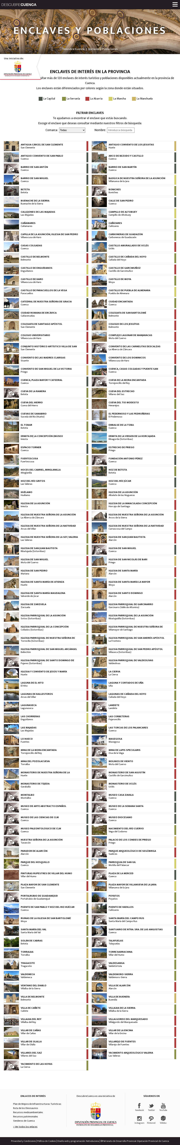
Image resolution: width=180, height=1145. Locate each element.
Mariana (25, 574)
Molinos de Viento (121, 761)
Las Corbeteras (119, 716)
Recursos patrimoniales (25, 1117)
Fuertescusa (29, 459)
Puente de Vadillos (121, 907)
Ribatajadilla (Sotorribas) (122, 618)
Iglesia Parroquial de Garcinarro (131, 604)
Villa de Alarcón (119, 985)
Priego (24, 372)
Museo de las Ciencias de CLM (40, 817)
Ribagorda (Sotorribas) (121, 439)
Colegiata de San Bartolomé (127, 313)
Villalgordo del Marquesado (128, 1019)
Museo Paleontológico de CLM (41, 829)
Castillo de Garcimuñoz (125, 268)
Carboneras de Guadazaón (122, 237)
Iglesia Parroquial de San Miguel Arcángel (49, 649)
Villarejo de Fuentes (122, 1042)
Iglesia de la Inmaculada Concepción (133, 503)
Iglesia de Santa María (123, 571)
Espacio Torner (31, 447)
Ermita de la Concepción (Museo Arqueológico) (42, 437)
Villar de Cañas (31, 1030)
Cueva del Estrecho (121, 391)
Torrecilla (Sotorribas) (32, 641)
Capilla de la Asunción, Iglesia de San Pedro (49, 234)
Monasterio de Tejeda (35, 784)
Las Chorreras (30, 716)
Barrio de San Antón (34, 167)
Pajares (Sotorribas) (31, 663)
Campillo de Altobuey (123, 212)
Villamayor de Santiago (121, 630)
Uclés (111, 248)
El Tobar (26, 425)
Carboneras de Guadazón (126, 234)
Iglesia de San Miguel (122, 548)
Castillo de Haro (32, 279)
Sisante (25, 361)
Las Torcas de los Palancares (128, 728)
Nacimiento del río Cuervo (126, 829)
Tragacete (28, 963)
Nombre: (100, 130)
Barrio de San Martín (123, 167)
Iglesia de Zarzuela (33, 604)
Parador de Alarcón (34, 851)
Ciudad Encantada (121, 302)
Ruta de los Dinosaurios (25, 1108)
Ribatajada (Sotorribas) (33, 551)
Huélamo (26, 492)
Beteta (25, 189)
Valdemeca (28, 974)
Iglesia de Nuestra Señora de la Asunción (48, 515)
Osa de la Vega (116, 753)
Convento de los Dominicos (127, 358)
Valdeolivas (114, 663)
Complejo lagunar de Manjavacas (130, 335)
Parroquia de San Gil (122, 862)
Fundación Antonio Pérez (126, 459)
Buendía (113, 1000)
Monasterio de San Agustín (127, 772)
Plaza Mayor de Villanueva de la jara (132, 885)
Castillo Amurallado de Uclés (129, 246)
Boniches (115, 189)
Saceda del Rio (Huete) (32, 417)
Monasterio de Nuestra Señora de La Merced (45, 773)
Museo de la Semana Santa (126, 806)
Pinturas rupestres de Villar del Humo (46, 873)
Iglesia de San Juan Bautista (127, 537)
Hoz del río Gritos (33, 481)
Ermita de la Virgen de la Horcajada (132, 436)
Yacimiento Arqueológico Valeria (131, 1053)
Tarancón (26, 843)
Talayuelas (116, 941)
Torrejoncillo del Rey (119, 383)
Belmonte (26, 260)
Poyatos (114, 896)
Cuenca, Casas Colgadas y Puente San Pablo (133, 370)
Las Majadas (27, 215)
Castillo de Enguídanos (36, 268)
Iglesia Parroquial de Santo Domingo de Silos (47, 661)
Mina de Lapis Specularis (124, 750)
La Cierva (114, 672)
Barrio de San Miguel (34, 178)
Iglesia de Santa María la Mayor (129, 582)
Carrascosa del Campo (120, 529)
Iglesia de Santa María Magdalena (43, 593)
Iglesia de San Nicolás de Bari (128, 559)
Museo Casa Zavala (121, 795)
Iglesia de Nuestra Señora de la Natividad (48, 526)
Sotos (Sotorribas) (31, 618)
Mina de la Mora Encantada (39, 750)
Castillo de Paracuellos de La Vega (44, 290)
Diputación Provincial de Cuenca (96, 1114)
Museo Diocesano (120, 817)
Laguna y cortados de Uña (126, 683)
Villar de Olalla (31, 1042)
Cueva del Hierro (32, 402)
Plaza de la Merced (121, 873)
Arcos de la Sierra (118, 518)
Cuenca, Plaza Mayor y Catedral (41, 380)
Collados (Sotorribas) (32, 630)
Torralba (25, 764)
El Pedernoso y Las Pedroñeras (129, 414)
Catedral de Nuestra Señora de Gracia (46, 302)
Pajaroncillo (115, 719)
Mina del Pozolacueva (35, 761)
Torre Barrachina (120, 952)
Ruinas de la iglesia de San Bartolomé (46, 918)
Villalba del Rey (31, 1019)
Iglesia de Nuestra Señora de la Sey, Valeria (49, 537)
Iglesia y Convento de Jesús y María (44, 672)
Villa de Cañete (31, 1008)
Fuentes (25, 742)
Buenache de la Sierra (35, 201)
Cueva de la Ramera (33, 391)
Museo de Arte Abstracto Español (43, 806)
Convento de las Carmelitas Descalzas (134, 346)
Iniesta (24, 439)
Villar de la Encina (121, 1030)
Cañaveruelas (28, 316)
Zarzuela (25, 607)
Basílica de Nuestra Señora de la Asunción (137, 178)
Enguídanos (27, 271)
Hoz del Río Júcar (120, 481)
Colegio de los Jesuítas (124, 324)
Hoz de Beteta (118, 470)
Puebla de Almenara (119, 293)
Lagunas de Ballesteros (37, 694)
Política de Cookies (46, 1141)
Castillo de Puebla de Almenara (129, 290)
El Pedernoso (115, 417)
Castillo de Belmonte (35, 257)
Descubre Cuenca (74, 49)
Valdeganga (116, 963)
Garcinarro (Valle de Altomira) (124, 607)
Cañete (24, 1011)
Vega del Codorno (118, 831)
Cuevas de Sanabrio (34, 414)
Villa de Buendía (119, 997)
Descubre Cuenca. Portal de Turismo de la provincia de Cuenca (19, 4)
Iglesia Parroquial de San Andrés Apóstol (136, 638)
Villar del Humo (28, 876)
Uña (111, 686)
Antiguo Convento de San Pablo (42, 156)
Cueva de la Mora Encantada (127, 380)
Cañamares (28, 223)
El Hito (24, 686)
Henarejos (114, 405)
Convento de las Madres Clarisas (43, 358)
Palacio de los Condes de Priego (130, 840)
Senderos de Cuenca (24, 1121)
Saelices (113, 854)
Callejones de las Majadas (38, 212)
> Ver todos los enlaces (25, 1127)
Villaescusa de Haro (31, 237)
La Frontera (115, 641)
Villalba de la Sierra (30, 988)
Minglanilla (26, 473)
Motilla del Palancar (119, 865)
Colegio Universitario (35, 335)
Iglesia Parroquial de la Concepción (45, 627)
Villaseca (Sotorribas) (120, 652)
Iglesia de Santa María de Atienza (42, 582)
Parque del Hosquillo (35, 862)
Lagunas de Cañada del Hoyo (127, 694)
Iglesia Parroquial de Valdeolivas (131, 660)
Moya (112, 282)
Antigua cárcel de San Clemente (42, 145)
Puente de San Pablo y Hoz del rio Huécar (48, 907)
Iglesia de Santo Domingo (126, 593)
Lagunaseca (29, 705)
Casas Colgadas (31, 246)
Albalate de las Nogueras (122, 495)
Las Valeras (26, 484)
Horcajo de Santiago (119, 506)
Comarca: (52, 130)
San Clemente (28, 148)
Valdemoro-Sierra (121, 974)
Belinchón (26, 652)
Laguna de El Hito (32, 683)
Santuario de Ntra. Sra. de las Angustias (136, 929)
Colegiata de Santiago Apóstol (41, 324)
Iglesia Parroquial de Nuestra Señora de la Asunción (136, 628)
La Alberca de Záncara (120, 349)
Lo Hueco (27, 739)
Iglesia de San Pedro (34, 571)
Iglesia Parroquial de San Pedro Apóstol (136, 649)
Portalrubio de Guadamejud (39, 896)
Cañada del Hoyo (117, 260)
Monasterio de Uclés (123, 784)
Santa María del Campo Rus (126, 918)
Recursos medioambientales (28, 1112)
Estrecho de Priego (121, 447)
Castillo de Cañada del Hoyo (127, 257)
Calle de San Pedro (121, 201)
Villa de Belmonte (32, 997)
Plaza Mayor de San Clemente (40, 885)
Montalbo (27, 795)
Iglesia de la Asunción (123, 492)
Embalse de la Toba (121, 425)
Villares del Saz (116, 394)
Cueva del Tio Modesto (124, 402)
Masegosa (115, 739)
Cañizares (115, 223)
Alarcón (113, 540)
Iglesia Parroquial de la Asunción (43, 615)
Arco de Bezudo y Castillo (126, 156)
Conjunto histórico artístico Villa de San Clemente (49, 347)
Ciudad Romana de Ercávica (39, 313)
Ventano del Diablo (33, 985)
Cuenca (24, 159)
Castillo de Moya (120, 279)
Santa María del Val (33, 929)
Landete (114, 705)
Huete (112, 148)
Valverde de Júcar (30, 596)
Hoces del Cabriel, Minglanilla (41, 470)
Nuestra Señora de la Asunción (42, 840)
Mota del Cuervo (117, 338)
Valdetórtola (115, 966)
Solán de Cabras (32, 941)
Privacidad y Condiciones (23, 1141)
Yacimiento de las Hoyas (36, 1064)
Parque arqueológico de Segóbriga (132, 851)
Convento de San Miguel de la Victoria (46, 369)
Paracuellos (27, 293)
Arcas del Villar (28, 529)
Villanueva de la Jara (119, 181)
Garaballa (26, 787)
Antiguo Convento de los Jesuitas (131, 145)
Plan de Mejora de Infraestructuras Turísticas (37, 1104)
